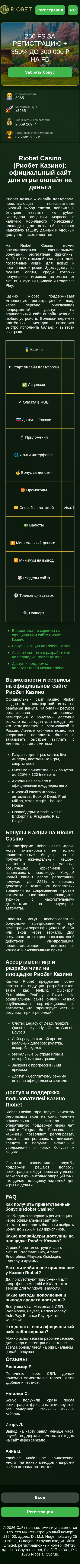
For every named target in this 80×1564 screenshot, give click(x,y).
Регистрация (50, 10)
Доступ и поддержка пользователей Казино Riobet (38, 665)
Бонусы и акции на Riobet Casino (41, 646)
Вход (40, 1497)
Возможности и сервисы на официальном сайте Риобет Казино (37, 635)
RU (73, 10)
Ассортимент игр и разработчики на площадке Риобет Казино (41, 654)
